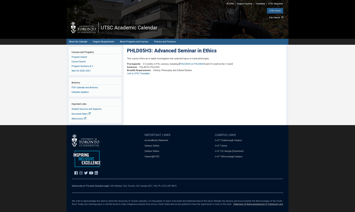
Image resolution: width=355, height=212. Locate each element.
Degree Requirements (103, 41)
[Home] (85, 27)
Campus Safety (151, 145)
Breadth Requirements (139, 70)
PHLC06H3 (199, 64)
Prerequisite (133, 64)
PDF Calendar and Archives (85, 87)
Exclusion (132, 67)
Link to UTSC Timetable (138, 73)
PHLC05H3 (185, 64)
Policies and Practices (165, 41)
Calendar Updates (80, 92)
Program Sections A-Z (82, 66)
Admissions (78, 118)
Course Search (79, 61)
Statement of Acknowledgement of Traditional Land (258, 204)
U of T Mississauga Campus (228, 156)
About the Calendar (78, 41)
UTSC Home (275, 10)
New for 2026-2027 (81, 70)
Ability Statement (156, 140)
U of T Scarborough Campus (228, 140)
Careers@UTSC (151, 156)
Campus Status (151, 151)
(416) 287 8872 (169, 186)
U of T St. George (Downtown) (229, 151)
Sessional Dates (80, 114)
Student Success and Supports (87, 109)
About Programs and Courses (134, 41)
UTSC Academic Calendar (129, 28)
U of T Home (221, 145)
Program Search (79, 57)
